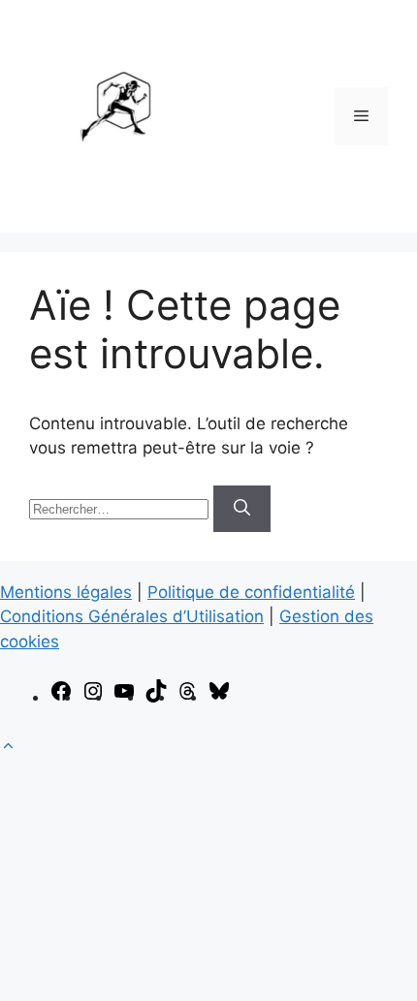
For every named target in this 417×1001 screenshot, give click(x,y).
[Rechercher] (242, 508)
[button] (8, 746)
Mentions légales (66, 592)
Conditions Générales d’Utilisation (132, 616)
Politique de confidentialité (251, 592)
